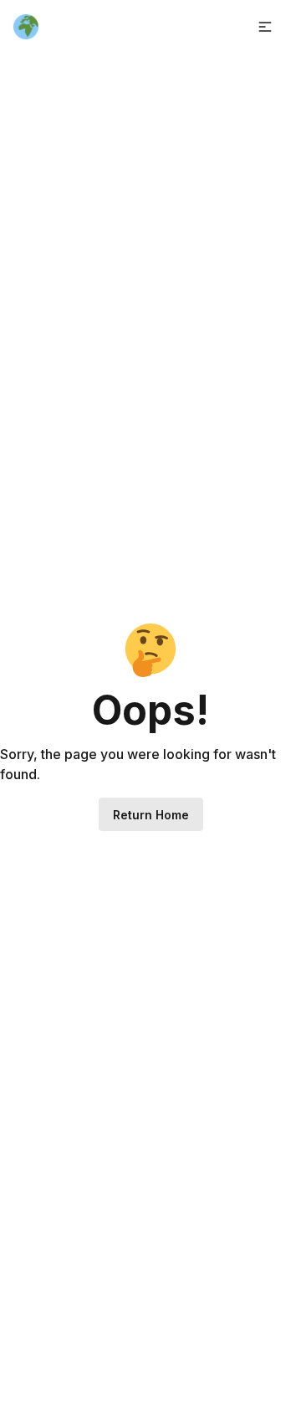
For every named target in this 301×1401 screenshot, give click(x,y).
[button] (265, 27)
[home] (25, 26)
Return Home (151, 815)
